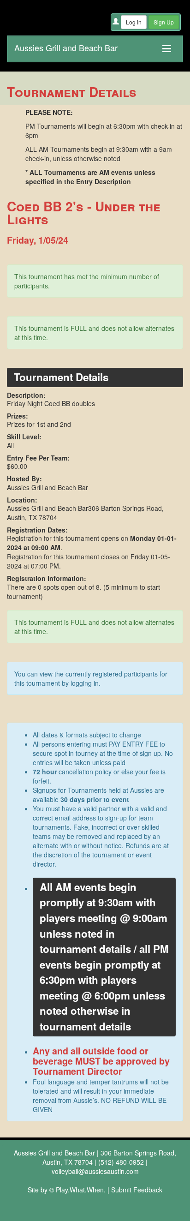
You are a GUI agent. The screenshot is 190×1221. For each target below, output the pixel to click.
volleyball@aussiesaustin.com (95, 1171)
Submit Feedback (136, 1189)
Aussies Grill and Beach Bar (66, 46)
